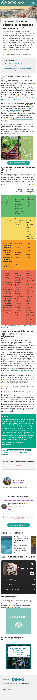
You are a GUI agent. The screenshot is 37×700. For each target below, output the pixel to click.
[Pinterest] (22, 679)
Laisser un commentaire (17, 525)
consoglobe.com (6, 450)
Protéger (18, 465)
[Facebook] (13, 679)
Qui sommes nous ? (24, 683)
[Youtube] (19, 679)
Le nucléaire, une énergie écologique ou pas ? (20, 370)
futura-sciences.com (13, 449)
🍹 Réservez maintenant (17, 162)
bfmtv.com (14, 452)
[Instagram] (16, 679)
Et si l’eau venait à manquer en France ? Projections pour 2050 (20, 539)
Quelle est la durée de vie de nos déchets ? (18, 66)
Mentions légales (7, 689)
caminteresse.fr (16, 450)
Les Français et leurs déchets (14, 63)
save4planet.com (25, 449)
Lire (14, 553)
